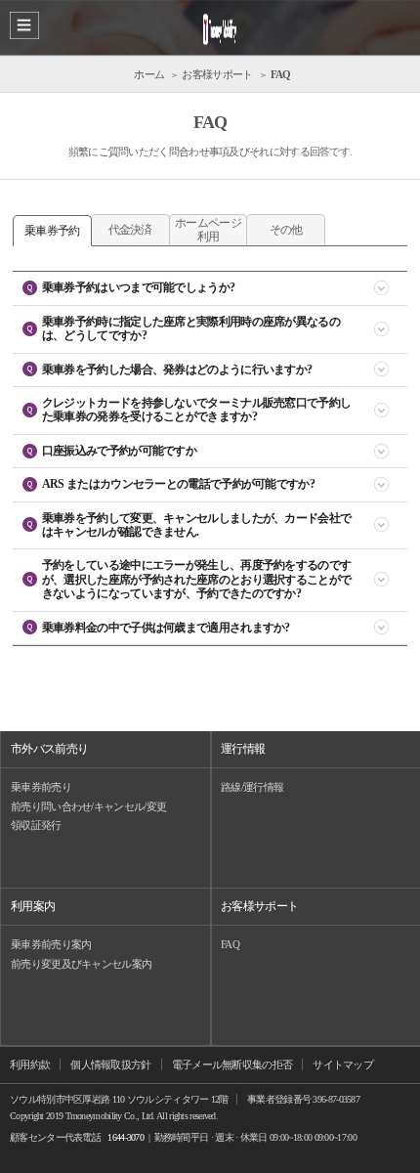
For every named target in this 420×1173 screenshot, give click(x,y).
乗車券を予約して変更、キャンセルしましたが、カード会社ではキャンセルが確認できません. (196, 525)
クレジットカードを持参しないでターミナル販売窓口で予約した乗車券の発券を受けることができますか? (196, 409)
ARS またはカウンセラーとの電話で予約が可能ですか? (178, 484)
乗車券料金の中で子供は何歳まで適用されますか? (166, 627)
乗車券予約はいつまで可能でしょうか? (138, 287)
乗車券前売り (41, 787)
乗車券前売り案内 (51, 944)
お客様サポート (259, 906)
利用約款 (30, 1064)
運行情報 (243, 749)
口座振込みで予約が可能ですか (119, 450)
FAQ (230, 944)
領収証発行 (36, 825)
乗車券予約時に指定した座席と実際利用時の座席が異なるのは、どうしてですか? (191, 328)
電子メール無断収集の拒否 (232, 1064)
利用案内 (33, 906)
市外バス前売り (49, 749)
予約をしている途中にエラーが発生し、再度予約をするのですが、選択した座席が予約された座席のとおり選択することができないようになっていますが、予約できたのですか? (196, 579)
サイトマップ (343, 1064)
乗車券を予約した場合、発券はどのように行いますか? (177, 369)
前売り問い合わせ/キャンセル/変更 (88, 806)
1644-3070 (125, 1137)
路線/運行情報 (252, 787)
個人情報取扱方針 (110, 1064)
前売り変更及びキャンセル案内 (81, 964)
